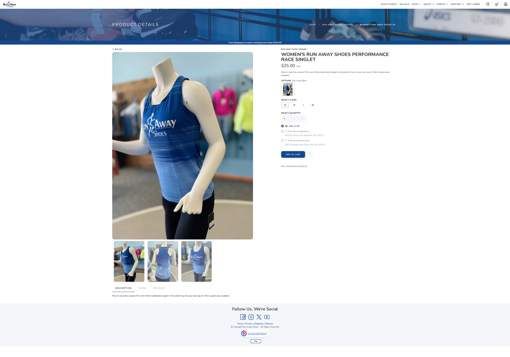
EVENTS (441, 4)
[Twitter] (259, 317)
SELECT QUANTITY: (291, 113)
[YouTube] (267, 317)
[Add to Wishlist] (310, 154)
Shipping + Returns (263, 323)
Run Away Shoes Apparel (337, 25)
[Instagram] (251, 317)
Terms (240, 323)
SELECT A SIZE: (289, 99)
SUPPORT (456, 4)
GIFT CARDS (473, 4)
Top (255, 341)
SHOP (415, 4)
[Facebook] (243, 317)
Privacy (248, 323)
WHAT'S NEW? (389, 4)
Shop (313, 25)
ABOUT (427, 4)
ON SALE (404, 4)
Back (118, 49)
